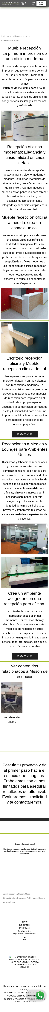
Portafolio (24, 928)
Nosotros (24, 924)
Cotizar (31, 995)
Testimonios (24, 931)
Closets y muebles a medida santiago (24, 999)
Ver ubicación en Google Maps (16, 894)
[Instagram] (24, 938)
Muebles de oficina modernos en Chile (24, 992)
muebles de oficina (18, 36)
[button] (41, 3)
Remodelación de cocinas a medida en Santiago (24, 988)
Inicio (3, 36)
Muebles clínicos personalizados (24, 995)
